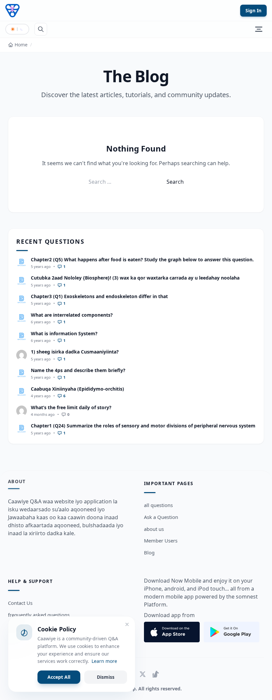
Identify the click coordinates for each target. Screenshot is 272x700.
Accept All (58, 677)
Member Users (160, 540)
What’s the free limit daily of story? (71, 407)
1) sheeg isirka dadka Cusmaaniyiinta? (75, 352)
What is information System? (64, 333)
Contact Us (20, 603)
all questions (158, 505)
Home (21, 44)
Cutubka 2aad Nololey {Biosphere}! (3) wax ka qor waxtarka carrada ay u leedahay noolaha (135, 278)
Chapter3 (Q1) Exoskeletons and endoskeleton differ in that (99, 296)
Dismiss (105, 677)
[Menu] (259, 29)
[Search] (40, 29)
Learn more (104, 661)
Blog (149, 552)
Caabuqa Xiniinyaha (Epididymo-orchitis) (77, 389)
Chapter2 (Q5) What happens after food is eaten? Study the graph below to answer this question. (142, 259)
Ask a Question (161, 517)
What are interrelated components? (72, 315)
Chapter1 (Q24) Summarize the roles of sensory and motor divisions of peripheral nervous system (143, 425)
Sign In (253, 10)
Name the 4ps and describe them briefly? (78, 370)
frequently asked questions (39, 614)
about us (154, 529)
